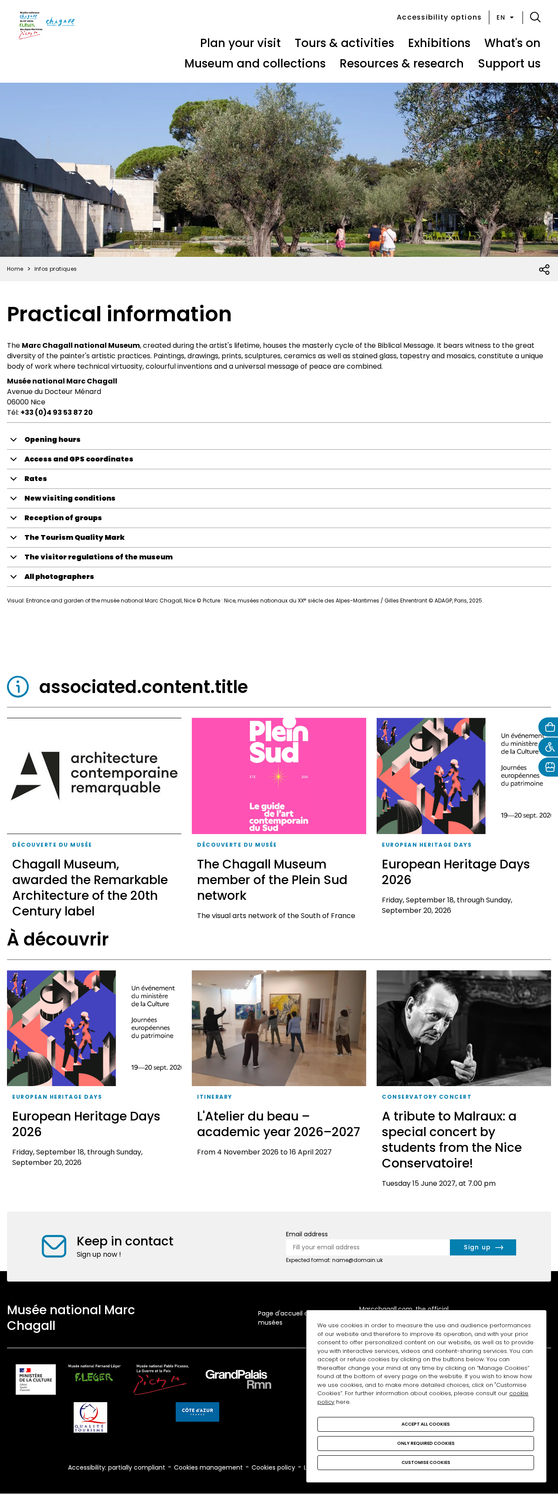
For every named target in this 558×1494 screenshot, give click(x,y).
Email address (307, 1234)
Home (15, 269)
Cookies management (208, 1467)
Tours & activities (344, 43)
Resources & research (402, 63)
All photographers (59, 577)
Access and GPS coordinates (78, 459)
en (501, 17)
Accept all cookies (425, 1424)
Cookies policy (273, 1467)
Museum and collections (255, 63)
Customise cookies (425, 1462)
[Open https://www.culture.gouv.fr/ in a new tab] (36, 1381)
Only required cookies (426, 1443)
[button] (535, 17)
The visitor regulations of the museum (98, 557)
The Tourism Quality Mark (74, 537)
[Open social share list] (545, 270)
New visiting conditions (70, 498)
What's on (512, 43)
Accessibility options (439, 17)
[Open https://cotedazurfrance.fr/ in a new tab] (197, 1413)
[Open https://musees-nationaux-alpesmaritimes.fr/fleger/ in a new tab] (94, 1381)
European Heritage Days (427, 844)
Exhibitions (439, 43)
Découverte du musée (52, 844)
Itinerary (214, 1096)
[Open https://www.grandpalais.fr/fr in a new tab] (238, 1381)
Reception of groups (63, 518)
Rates (35, 479)
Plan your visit (240, 43)
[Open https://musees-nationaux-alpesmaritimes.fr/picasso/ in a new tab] (161, 1381)
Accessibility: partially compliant (116, 1467)
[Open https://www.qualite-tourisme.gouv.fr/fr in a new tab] (90, 1419)
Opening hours (52, 439)
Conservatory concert (427, 1096)
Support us (509, 63)
